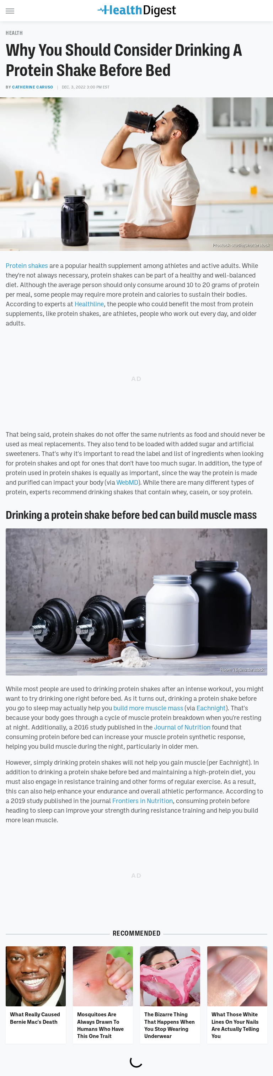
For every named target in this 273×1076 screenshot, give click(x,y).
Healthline (89, 304)
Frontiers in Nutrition (142, 801)
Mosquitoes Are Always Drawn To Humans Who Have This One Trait (100, 1025)
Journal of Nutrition (182, 727)
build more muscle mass (148, 708)
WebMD (127, 482)
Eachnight (211, 708)
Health (14, 33)
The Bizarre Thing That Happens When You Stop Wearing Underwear (169, 1025)
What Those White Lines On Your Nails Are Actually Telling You (235, 1025)
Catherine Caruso (32, 87)
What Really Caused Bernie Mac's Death (35, 1018)
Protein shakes (27, 265)
